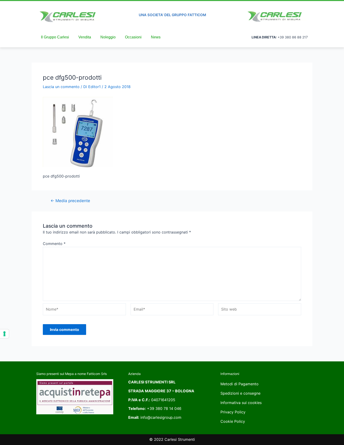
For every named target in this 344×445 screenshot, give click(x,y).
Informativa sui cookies (241, 402)
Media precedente (70, 201)
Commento (54, 243)
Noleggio (108, 37)
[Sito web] (259, 310)
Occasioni (133, 37)
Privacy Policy (232, 412)
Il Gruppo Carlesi (55, 37)
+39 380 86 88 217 (293, 37)
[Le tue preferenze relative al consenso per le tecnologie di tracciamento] (4, 333)
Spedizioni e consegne (240, 393)
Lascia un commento (61, 86)
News (156, 37)
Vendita (84, 37)
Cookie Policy (232, 421)
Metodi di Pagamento (239, 384)
